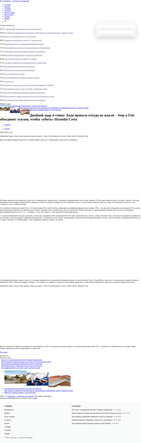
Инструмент (9, 15)
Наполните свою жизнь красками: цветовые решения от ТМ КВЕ (29, 85)
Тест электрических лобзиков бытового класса (21, 78)
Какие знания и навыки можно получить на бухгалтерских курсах (29, 96)
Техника (7, 11)
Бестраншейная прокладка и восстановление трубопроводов (27, 48)
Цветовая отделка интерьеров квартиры (19, 70)
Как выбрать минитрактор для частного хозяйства (23, 55)
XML (35, 398)
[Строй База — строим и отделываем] (14, 1)
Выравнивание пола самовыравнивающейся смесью (24, 44)
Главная (7, 125)
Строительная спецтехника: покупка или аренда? (23, 29)
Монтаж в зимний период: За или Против (20, 37)
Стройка (7, 9)
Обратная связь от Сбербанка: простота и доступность (21, 366)
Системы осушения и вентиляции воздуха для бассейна (25, 63)
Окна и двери (9, 13)
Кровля (7, 7)
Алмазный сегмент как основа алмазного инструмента (25, 51)
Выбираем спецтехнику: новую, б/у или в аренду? (23, 40)
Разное (6, 18)
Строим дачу (9, 81)
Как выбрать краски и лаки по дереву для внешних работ (25, 89)
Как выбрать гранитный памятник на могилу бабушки (24, 100)
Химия (7, 16)
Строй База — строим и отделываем (20, 396)
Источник (3, 352)
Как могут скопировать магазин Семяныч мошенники (24, 93)
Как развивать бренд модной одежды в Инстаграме (20, 368)
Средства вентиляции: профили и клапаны (20, 59)
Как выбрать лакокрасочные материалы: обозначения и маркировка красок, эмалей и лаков (38, 33)
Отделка (7, 5)
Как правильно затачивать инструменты (19, 66)
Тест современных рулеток (14, 74)
